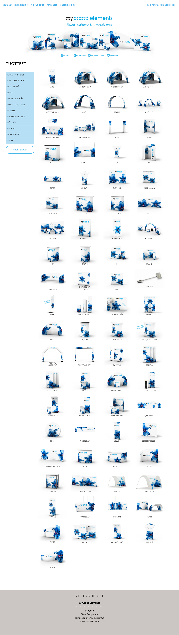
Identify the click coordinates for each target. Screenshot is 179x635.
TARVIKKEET (14, 134)
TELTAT (11, 140)
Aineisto (52, 5)
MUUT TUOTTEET (17, 104)
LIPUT (10, 92)
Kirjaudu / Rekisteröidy (161, 5)
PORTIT (11, 110)
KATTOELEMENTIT (17, 80)
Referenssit (21, 5)
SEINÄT (11, 128)
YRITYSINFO (37, 5)
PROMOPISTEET (16, 116)
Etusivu (7, 5)
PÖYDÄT (11, 122)
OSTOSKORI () (68, 5)
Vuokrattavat (20, 149)
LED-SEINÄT (14, 86)
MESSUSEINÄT (15, 98)
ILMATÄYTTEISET (16, 74)
